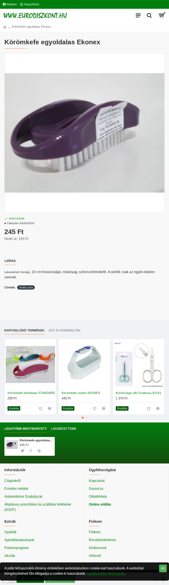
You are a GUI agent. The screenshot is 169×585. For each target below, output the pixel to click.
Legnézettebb (63, 428)
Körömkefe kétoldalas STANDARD (31, 393)
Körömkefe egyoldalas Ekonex (36, 440)
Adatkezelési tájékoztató (106, 573)
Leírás (10, 261)
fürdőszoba (26, 287)
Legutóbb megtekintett (25, 428)
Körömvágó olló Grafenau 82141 (138, 393)
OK (163, 568)
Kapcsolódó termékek (24, 330)
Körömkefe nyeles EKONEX (81, 393)
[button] (83, 418)
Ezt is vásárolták (65, 330)
